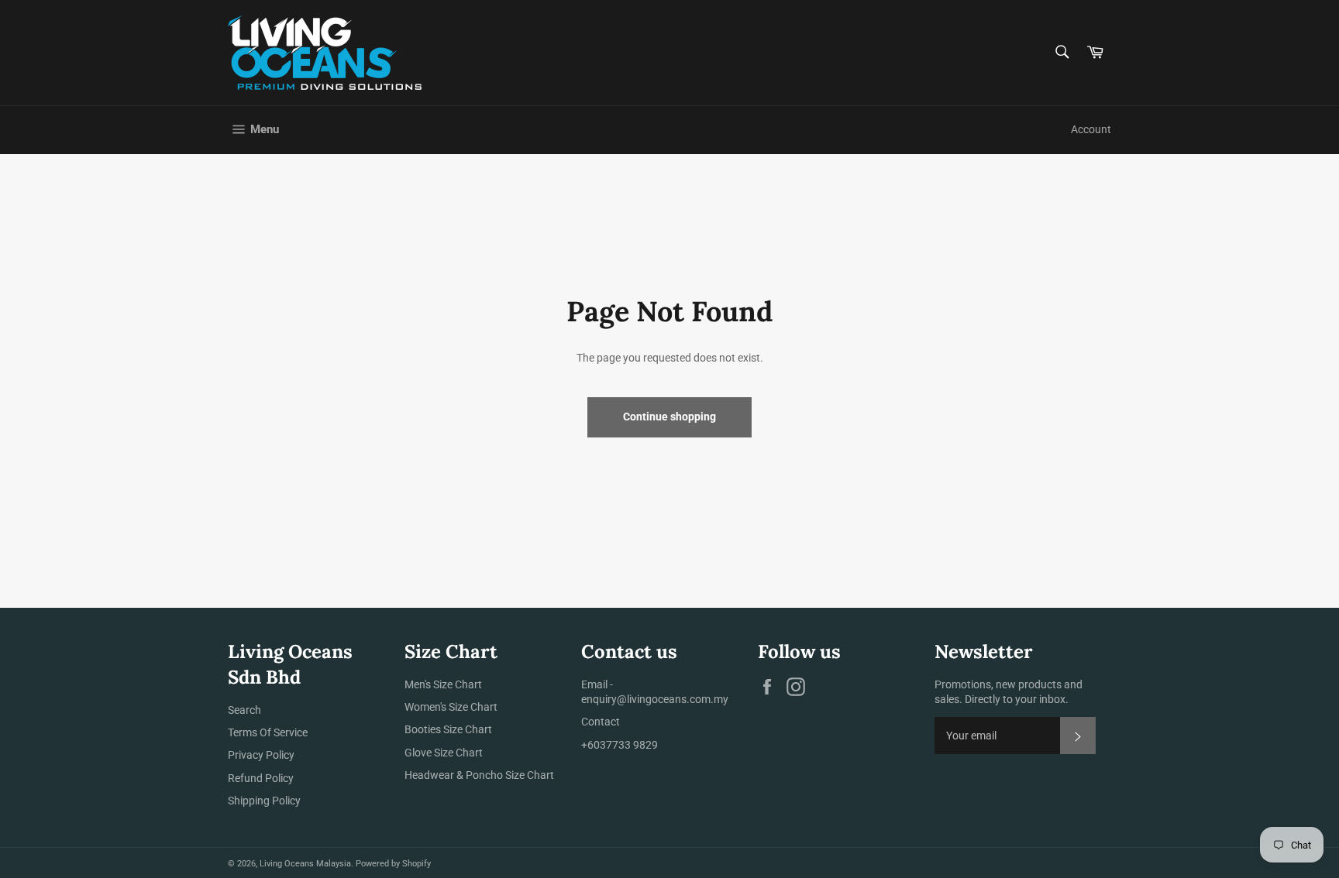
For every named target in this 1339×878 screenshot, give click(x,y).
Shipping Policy (264, 800)
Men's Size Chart (443, 684)
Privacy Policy (261, 755)
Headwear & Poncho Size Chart (479, 775)
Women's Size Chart (450, 707)
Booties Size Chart (448, 729)
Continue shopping (669, 416)
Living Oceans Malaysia (305, 864)
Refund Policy (261, 778)
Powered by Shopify (393, 864)
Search (244, 710)
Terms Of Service (268, 732)
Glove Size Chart (443, 752)
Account (1091, 129)
